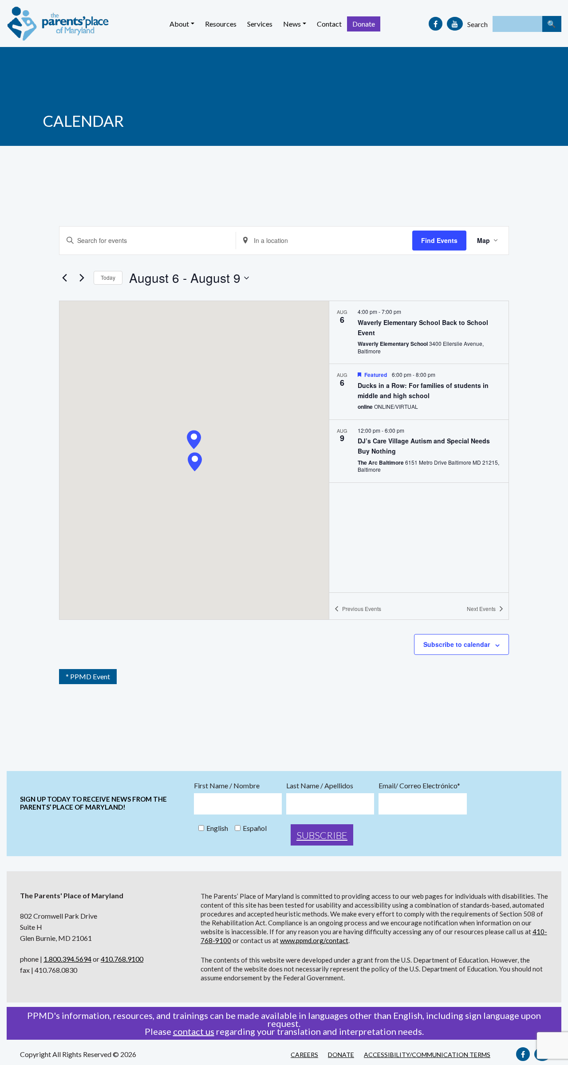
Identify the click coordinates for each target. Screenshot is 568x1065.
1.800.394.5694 (67, 959)
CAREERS (304, 1054)
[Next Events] (81, 278)
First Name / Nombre (227, 786)
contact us (193, 1031)
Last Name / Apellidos (319, 786)
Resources (221, 24)
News (292, 24)
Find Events (439, 240)
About (179, 24)
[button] (194, 439)
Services (259, 24)
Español (255, 828)
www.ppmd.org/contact (314, 940)
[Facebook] (435, 24)
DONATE (341, 1054)
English (217, 828)
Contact (329, 24)
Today (108, 277)
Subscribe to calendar (456, 644)
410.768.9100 (122, 959)
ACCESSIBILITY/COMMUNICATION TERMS (427, 1054)
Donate (363, 24)
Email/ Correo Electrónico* (419, 786)
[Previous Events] (64, 278)
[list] (419, 446)
